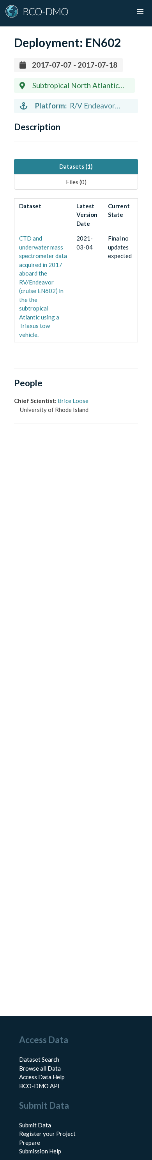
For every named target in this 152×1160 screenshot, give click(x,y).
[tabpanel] (76, 270)
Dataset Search (39, 1059)
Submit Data (35, 1125)
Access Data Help (42, 1076)
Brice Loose (73, 400)
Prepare (29, 1142)
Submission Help (40, 1151)
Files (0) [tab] (76, 181)
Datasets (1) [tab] (76, 166)
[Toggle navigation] (140, 11)
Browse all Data (40, 1068)
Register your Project (47, 1133)
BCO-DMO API (39, 1085)
